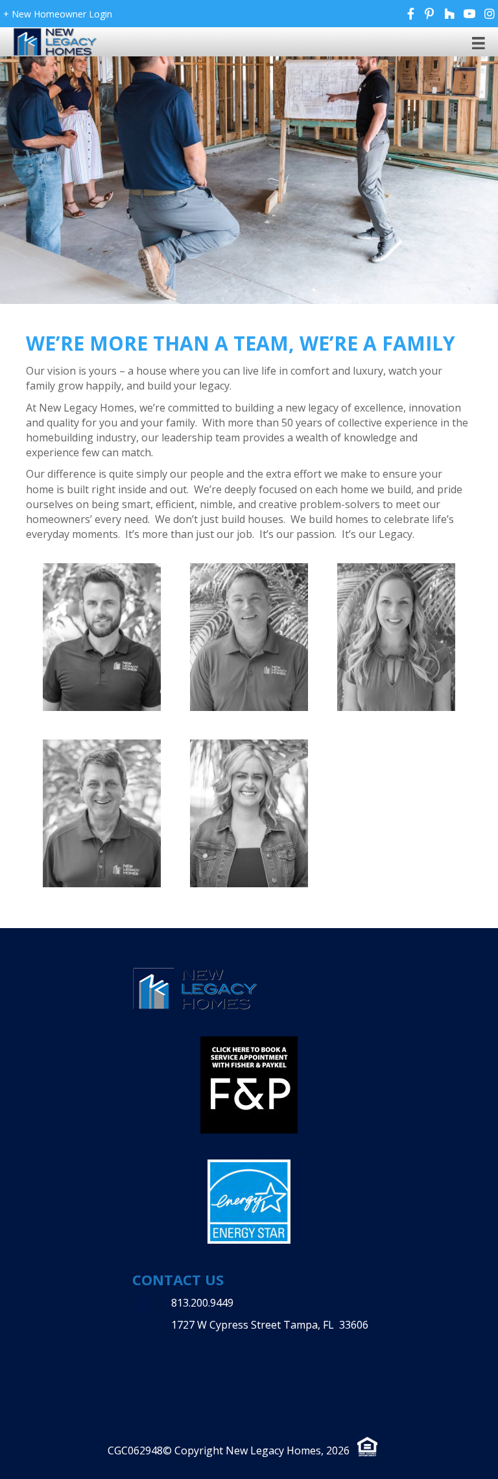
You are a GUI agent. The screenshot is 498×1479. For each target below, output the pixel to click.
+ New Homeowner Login (57, 14)
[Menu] (479, 42)
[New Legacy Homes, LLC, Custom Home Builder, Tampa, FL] (213, 1353)
